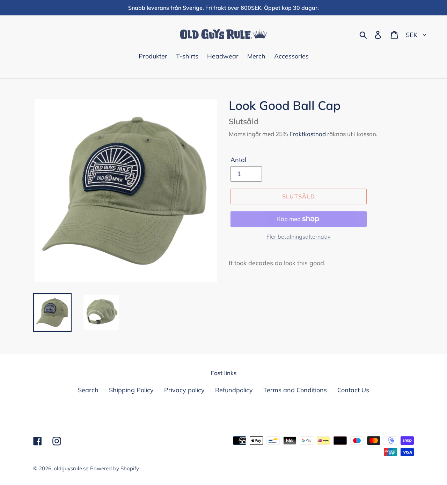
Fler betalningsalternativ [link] (298, 236)
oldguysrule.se (71, 468)
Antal (238, 160)
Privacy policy (184, 390)
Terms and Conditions (295, 390)
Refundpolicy (234, 390)
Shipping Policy (131, 390)
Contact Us (353, 390)
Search (88, 390)
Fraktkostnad (308, 134)
